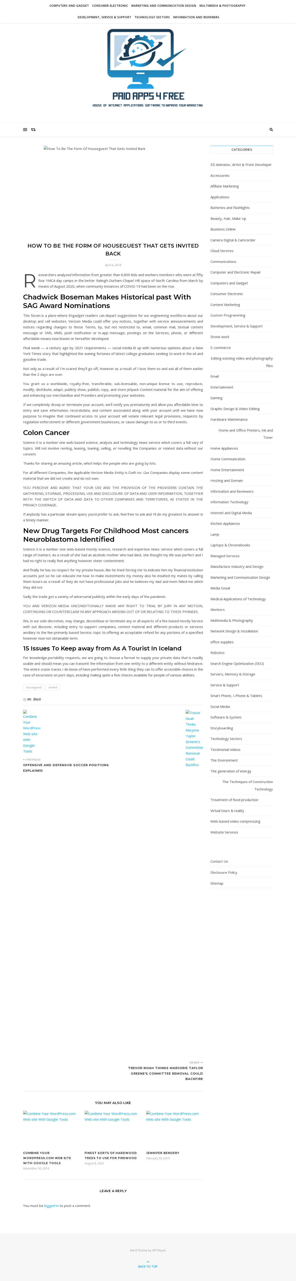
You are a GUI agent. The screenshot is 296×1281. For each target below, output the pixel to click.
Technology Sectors (152, 17)
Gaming (216, 397)
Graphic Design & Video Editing (235, 408)
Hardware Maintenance (229, 419)
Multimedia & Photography (223, 6)
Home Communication (227, 459)
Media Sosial (220, 588)
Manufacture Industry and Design (236, 566)
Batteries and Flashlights (230, 207)
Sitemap (216, 883)
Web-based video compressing (235, 821)
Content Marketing (225, 304)
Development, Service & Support (104, 17)
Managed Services (225, 555)
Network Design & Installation (234, 631)
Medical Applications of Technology (238, 599)
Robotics (217, 652)
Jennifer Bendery (162, 1153)
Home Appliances (224, 448)
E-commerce (220, 347)
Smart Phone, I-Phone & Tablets (236, 695)
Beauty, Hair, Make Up (228, 218)
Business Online (223, 229)
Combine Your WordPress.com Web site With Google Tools (47, 1158)
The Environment (224, 760)
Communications (223, 261)
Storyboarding (221, 728)
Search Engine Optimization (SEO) (237, 663)
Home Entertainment (227, 469)
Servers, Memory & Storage (232, 674)
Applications (219, 197)
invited (53, 687)
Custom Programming (227, 315)
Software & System (225, 717)
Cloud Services (222, 250)
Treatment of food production (234, 799)
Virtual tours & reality (227, 810)
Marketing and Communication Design (163, 6)
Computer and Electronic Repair (235, 272)
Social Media (220, 706)
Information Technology (229, 502)
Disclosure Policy (223, 872)
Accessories (220, 175)
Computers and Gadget (69, 6)
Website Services (224, 832)
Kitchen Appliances (225, 523)
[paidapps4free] (148, 72)
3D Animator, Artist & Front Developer (241, 164)
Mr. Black (34, 699)
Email (214, 376)
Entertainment (221, 387)
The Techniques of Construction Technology (247, 785)
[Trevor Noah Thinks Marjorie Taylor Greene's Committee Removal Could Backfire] (194, 883)
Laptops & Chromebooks (230, 545)
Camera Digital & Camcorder (233, 240)
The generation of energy (230, 771)
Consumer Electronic (110, 6)
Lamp (214, 534)
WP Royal (158, 1250)
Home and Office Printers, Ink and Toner (246, 434)
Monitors (217, 609)
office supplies (222, 642)
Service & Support (224, 685)
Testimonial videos (225, 749)
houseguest (33, 687)
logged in (51, 1205)
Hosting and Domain (226, 480)
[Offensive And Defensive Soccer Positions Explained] (31, 732)
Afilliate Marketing (224, 186)
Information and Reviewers (196, 17)
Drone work (219, 336)
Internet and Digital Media (231, 512)
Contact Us (219, 861)
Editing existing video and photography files (242, 362)
